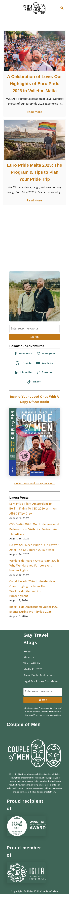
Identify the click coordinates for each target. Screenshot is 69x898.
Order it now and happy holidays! (34, 483)
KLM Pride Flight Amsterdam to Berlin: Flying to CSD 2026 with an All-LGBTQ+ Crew (33, 508)
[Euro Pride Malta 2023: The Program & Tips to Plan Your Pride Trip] (34, 140)
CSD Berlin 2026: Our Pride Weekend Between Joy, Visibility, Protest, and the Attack (34, 529)
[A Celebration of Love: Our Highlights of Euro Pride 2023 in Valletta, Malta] (34, 51)
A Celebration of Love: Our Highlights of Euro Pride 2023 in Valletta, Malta (34, 83)
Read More (34, 112)
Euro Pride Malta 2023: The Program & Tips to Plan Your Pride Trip (34, 172)
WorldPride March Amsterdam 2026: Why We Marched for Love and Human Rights (34, 565)
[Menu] (7, 8)
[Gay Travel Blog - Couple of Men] (34, 8)
